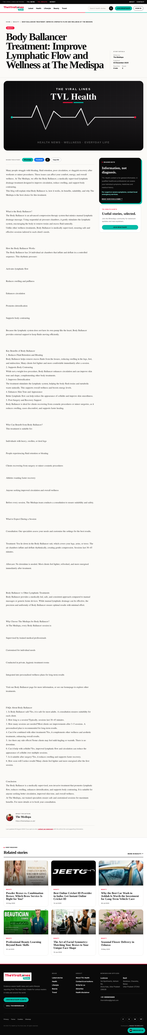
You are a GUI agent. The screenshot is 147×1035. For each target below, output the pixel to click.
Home (8, 22)
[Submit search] (111, 8)
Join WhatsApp (123, 8)
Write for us (80, 985)
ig (135, 1019)
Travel (64, 8)
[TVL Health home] (14, 8)
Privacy (6, 1019)
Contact (140, 2)
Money (53, 2)
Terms (13, 1019)
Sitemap (28, 1019)
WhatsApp (27, 160)
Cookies (20, 1019)
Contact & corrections (84, 981)
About (132, 2)
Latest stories (57, 978)
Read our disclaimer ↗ (112, 199)
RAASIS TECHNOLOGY (136, 1026)
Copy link (56, 160)
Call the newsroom (15, 1006)
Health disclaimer (82, 992)
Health (38, 8)
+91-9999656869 (107, 997)
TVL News (31, 2)
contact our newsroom (45, 829)
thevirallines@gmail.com (109, 1000)
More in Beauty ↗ (135, 854)
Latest (30, 8)
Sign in (138, 8)
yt (141, 1019)
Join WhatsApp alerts (16, 1000)
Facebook (39, 160)
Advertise (79, 989)
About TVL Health (82, 978)
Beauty (56, 8)
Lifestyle (47, 8)
